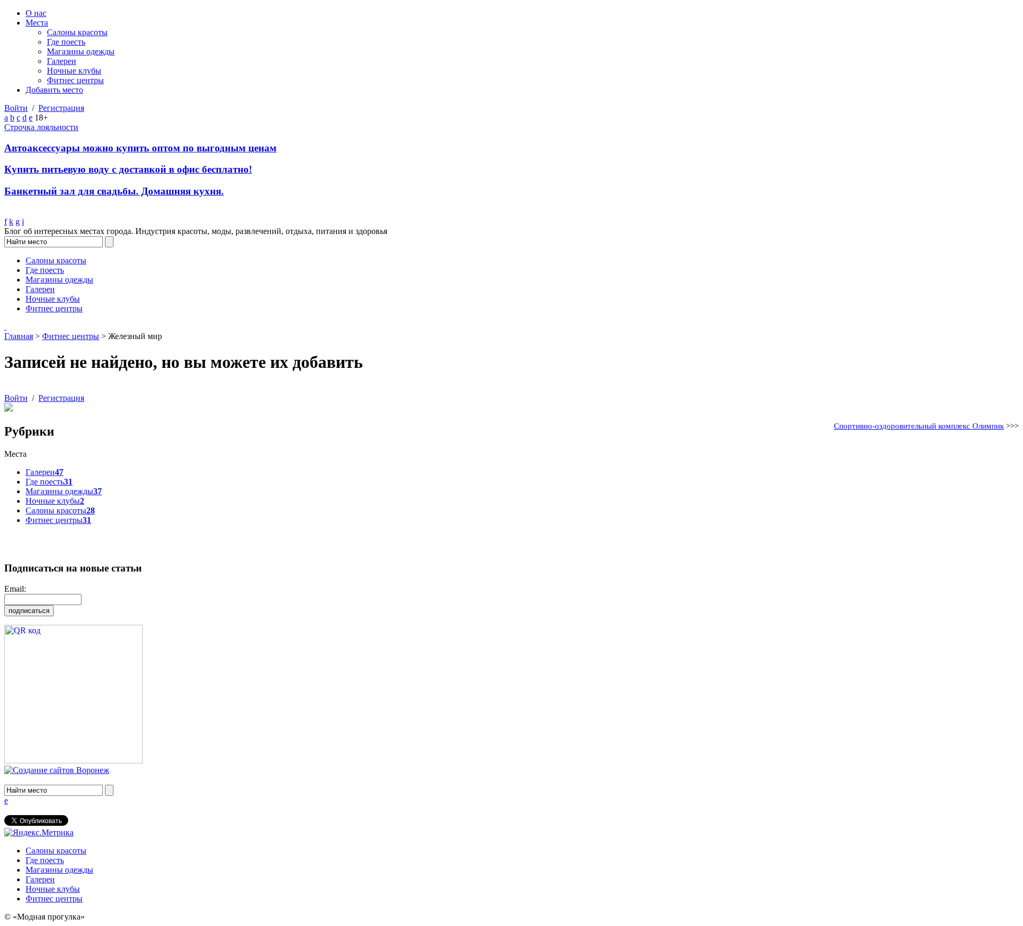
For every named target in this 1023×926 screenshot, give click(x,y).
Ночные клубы (74, 70)
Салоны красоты (77, 32)
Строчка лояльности (41, 127)
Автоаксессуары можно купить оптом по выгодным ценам (140, 148)
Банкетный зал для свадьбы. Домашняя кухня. (114, 191)
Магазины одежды (81, 51)
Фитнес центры (75, 80)
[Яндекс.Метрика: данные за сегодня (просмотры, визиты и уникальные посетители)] (39, 833)
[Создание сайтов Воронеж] (56, 770)
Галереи (61, 61)
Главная (18, 336)
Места (37, 22)
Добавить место (54, 89)
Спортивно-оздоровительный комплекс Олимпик (919, 426)
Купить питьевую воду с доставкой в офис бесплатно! (128, 169)
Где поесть (66, 41)
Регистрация (61, 107)
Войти (16, 107)
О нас (36, 13)
